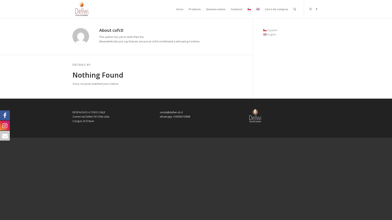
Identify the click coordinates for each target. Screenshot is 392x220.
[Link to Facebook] (316, 9)
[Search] (295, 9)
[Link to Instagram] (310, 9)
